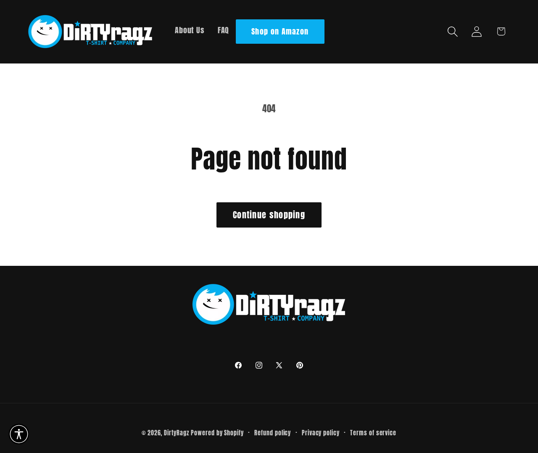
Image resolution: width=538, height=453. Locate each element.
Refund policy (272, 432)
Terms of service (373, 432)
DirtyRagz (176, 432)
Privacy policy (321, 432)
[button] (453, 31)
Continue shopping (269, 215)
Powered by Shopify (217, 432)
